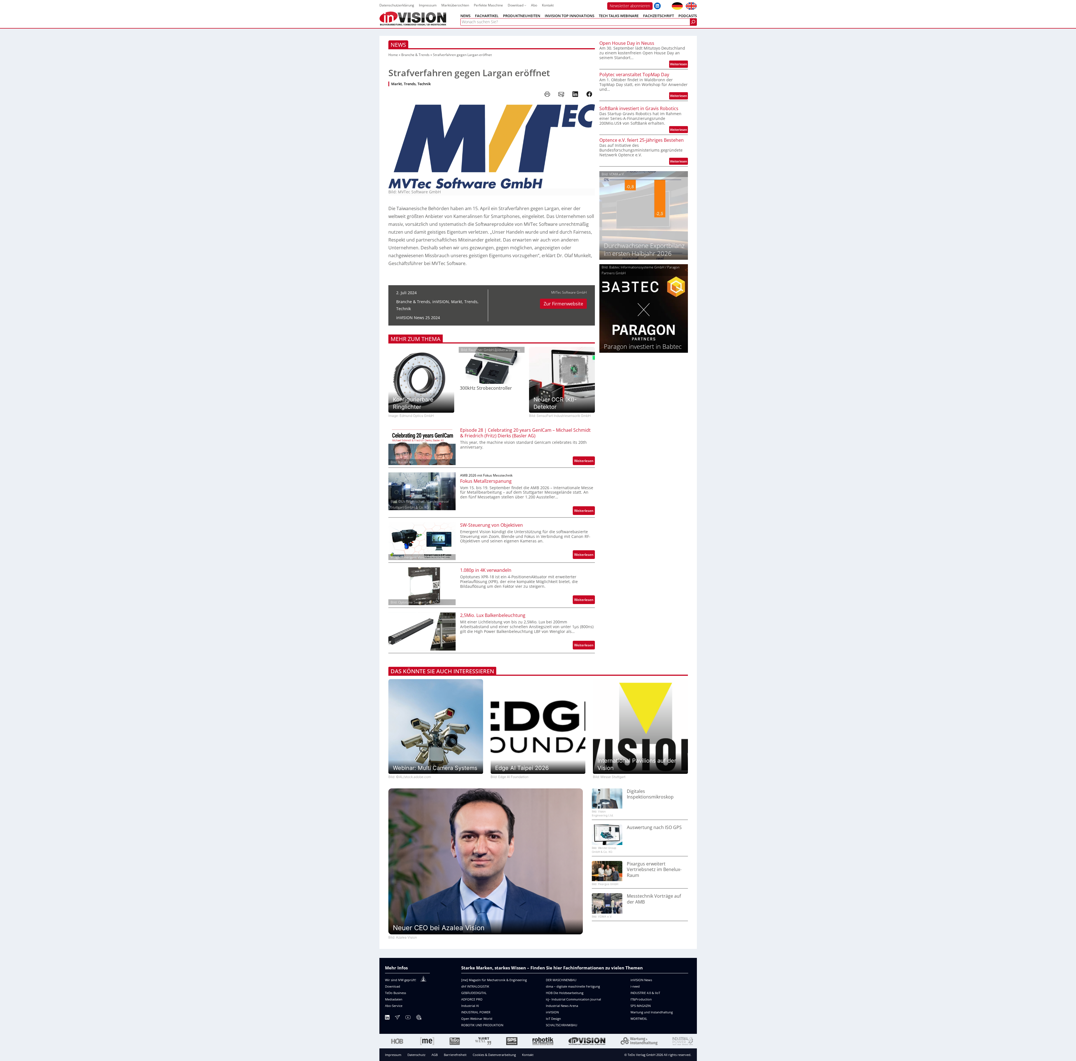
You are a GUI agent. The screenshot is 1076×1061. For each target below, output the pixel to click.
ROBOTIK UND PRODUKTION (482, 1025)
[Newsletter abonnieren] (397, 1018)
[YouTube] (408, 1018)
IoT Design (553, 1018)
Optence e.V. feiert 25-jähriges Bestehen (641, 140)
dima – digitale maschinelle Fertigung (573, 986)
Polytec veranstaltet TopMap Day (634, 75)
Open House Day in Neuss (626, 43)
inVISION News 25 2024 (418, 317)
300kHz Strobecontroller (486, 388)
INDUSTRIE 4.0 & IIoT (645, 993)
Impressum (393, 1055)
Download (392, 986)
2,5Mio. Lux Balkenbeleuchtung (492, 615)
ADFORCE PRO (472, 999)
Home (393, 54)
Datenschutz (416, 1055)
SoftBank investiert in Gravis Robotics (638, 109)
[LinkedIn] (387, 1018)
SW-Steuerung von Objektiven (491, 525)
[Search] (693, 21)
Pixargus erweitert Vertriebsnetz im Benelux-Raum (654, 869)
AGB (435, 1055)
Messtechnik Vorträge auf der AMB (654, 899)
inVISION (440, 301)
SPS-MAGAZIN (640, 1006)
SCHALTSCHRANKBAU (561, 1025)
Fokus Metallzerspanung (486, 481)
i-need (635, 986)
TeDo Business (395, 993)
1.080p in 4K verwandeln (485, 570)
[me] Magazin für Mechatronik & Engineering (494, 980)
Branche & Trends (415, 54)
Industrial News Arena (562, 1006)
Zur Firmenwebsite (563, 304)
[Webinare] (418, 1018)
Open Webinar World (476, 1018)
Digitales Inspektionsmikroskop (650, 794)
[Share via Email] (561, 94)
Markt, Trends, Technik (411, 84)
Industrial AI (470, 1006)
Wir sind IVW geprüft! (400, 980)
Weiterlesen (584, 461)
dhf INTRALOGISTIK (475, 986)
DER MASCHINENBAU (561, 980)
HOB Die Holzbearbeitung (564, 993)
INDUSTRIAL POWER (475, 1012)
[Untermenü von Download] (525, 5)
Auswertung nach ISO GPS (654, 827)
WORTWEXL (638, 1018)
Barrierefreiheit (455, 1055)
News (398, 44)
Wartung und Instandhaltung (651, 1012)
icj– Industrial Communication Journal (573, 999)
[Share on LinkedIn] (575, 94)
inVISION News (641, 980)
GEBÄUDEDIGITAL (474, 993)
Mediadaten (393, 999)
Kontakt (528, 1055)
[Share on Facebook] (589, 94)
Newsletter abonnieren (630, 5)
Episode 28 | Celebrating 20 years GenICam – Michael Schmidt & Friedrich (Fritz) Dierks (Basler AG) (525, 433)
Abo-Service (393, 1006)
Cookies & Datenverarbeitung (494, 1055)
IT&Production (641, 999)
